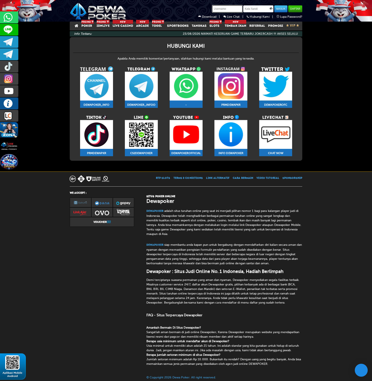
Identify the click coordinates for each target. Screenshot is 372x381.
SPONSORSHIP (292, 178)
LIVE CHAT (9, 116)
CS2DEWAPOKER (9, 30)
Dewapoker (154, 211)
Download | (212, 16)
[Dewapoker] (99, 11)
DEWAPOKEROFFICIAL (9, 91)
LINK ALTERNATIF (217, 178)
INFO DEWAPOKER (9, 103)
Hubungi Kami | (262, 16)
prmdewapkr (9, 66)
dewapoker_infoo (9, 42)
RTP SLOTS (163, 178)
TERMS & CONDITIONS (188, 178)
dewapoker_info (9, 54)
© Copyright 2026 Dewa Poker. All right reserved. (181, 377)
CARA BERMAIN (243, 178)
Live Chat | (236, 16)
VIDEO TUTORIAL (267, 178)
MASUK (280, 8)
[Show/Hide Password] (271, 8)
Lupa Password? (290, 16)
